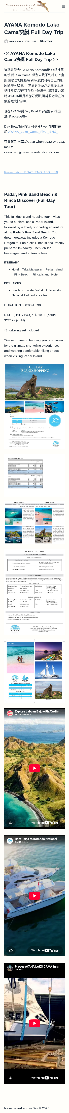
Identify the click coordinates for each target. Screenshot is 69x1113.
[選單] (63, 6)
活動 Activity (46, 41)
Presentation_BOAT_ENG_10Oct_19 (31, 172)
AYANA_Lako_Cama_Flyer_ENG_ (33, 131)
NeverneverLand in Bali (21, 1108)
